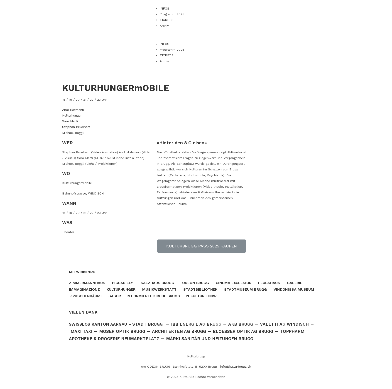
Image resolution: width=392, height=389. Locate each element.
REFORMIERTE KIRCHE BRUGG (153, 296)
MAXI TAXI (81, 331)
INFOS (164, 8)
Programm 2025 (172, 14)
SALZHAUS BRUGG (157, 283)
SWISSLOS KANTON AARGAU (98, 324)
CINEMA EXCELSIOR (233, 283)
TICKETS (167, 20)
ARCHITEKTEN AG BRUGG (179, 331)
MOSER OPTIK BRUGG (122, 331)
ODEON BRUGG (195, 283)
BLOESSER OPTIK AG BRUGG (243, 331)
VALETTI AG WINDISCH (284, 324)
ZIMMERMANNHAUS (87, 283)
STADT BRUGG (147, 324)
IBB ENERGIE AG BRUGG (196, 324)
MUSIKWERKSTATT (159, 289)
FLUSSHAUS (269, 283)
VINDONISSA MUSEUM (294, 289)
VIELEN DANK (83, 312)
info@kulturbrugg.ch (235, 366)
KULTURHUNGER (121, 289)
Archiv (164, 25)
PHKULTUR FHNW (201, 296)
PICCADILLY (122, 283)
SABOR (114, 296)
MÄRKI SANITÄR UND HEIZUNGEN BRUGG (209, 338)
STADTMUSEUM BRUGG (245, 289)
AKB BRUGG (240, 324)
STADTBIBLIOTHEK (200, 289)
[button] (196, 35)
